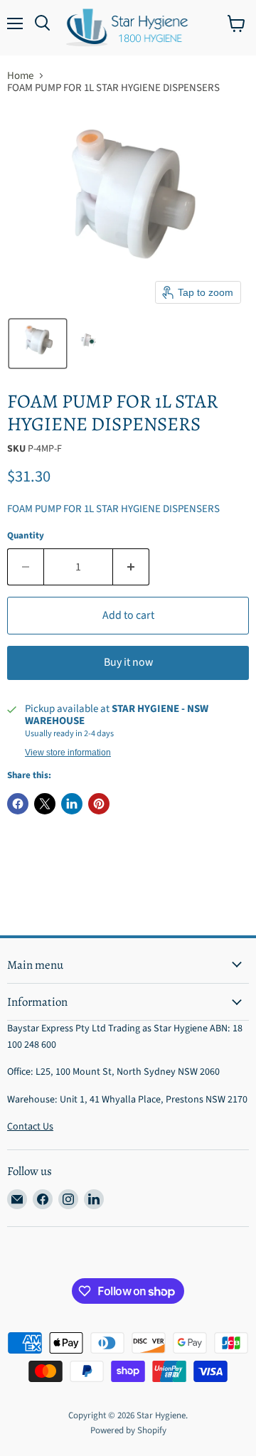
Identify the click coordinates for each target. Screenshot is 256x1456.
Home (20, 76)
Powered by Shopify (128, 1430)
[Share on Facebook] (17, 803)
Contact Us (30, 1127)
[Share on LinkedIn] (71, 803)
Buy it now (128, 662)
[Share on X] (44, 803)
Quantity (25, 536)
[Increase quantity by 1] (131, 566)
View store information (68, 753)
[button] (37, 343)
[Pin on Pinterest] (99, 803)
